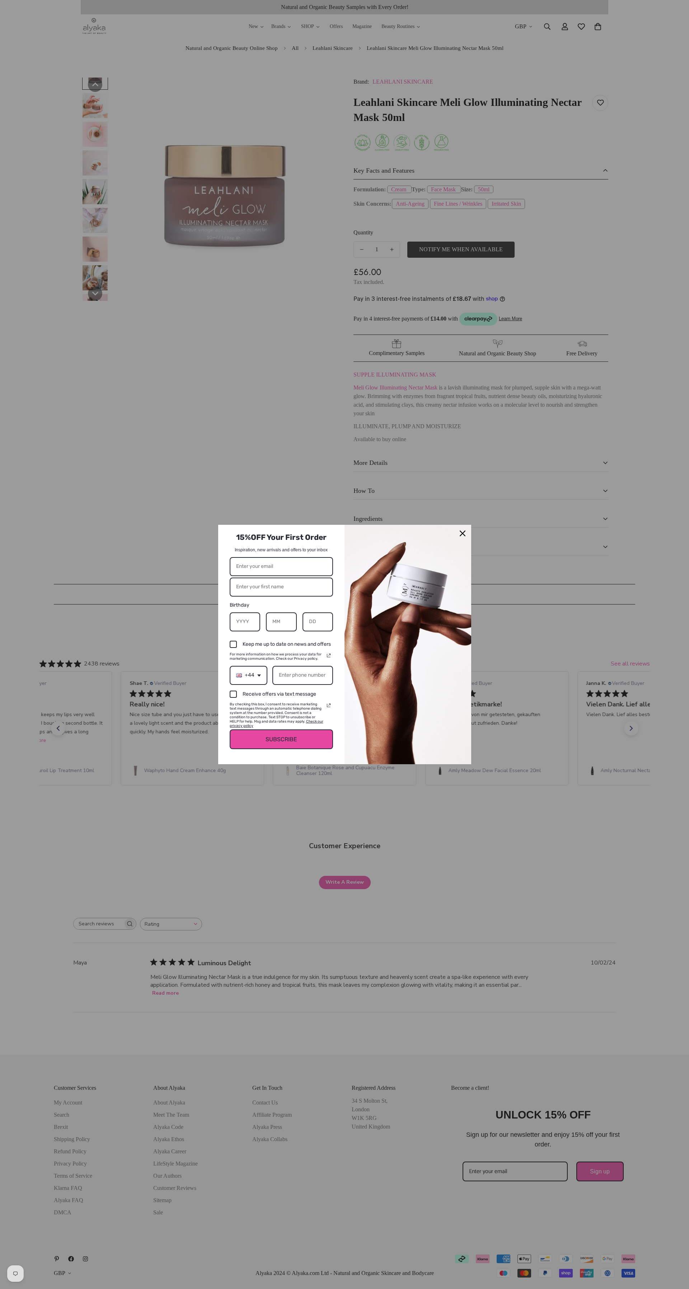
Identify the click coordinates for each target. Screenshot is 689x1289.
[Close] (462, 533)
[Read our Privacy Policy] (328, 655)
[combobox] (248, 675)
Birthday (239, 605)
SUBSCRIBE (281, 739)
